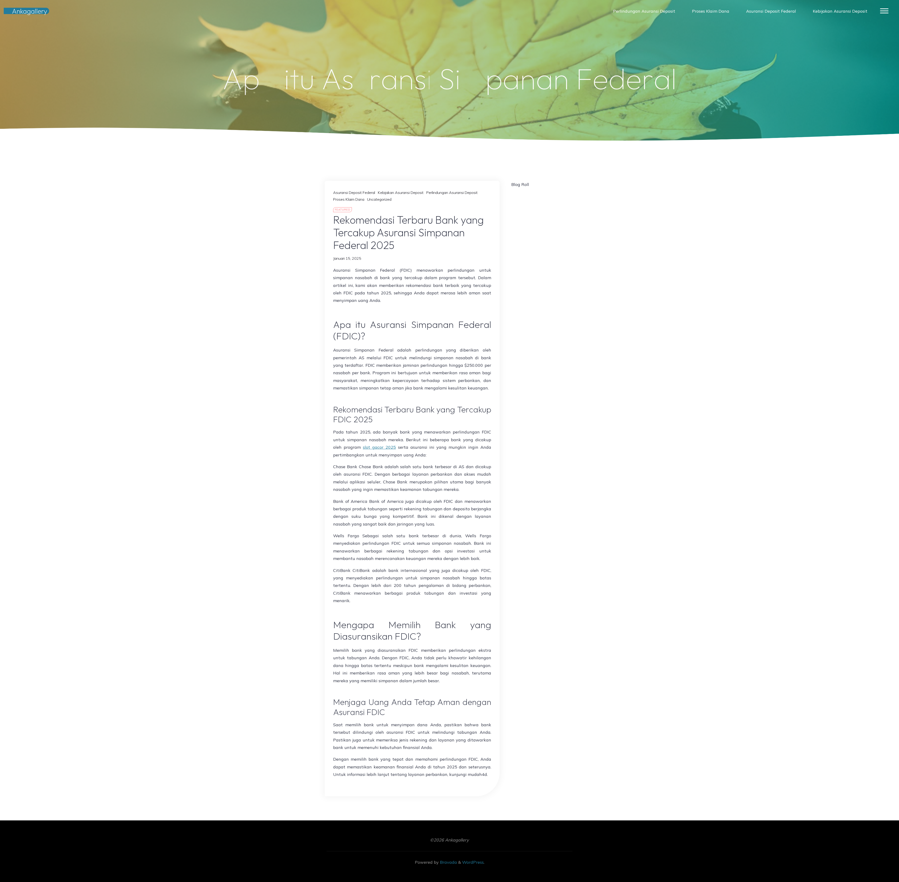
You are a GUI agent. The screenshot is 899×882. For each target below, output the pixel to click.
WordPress (473, 862)
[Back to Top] (881, 864)
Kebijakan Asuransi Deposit (401, 192)
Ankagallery (29, 11)
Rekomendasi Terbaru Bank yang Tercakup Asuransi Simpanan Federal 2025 (408, 232)
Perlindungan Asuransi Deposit (452, 192)
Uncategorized (379, 199)
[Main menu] (884, 11)
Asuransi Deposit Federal (354, 192)
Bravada (448, 862)
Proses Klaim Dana (348, 199)
